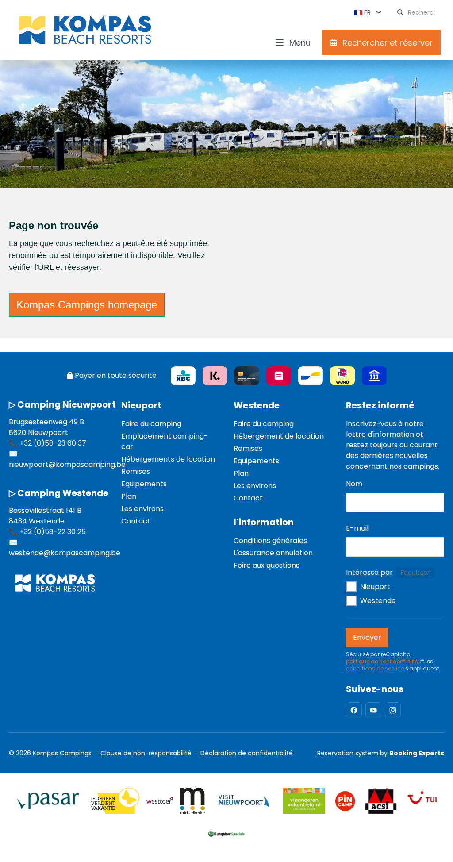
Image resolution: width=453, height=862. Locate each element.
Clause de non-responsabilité (146, 753)
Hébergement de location (279, 436)
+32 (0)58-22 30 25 (52, 532)
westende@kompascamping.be (64, 553)
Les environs (142, 509)
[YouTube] (373, 710)
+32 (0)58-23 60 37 (52, 443)
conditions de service (375, 668)
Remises (135, 471)
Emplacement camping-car (164, 441)
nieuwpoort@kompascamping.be (67, 464)
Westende (257, 405)
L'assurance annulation (273, 553)
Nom (354, 484)
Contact (135, 521)
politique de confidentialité (382, 661)
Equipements (144, 484)
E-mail (357, 528)
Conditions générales (270, 540)
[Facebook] (354, 710)
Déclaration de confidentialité (246, 753)
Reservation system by (380, 753)
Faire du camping (151, 424)
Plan (128, 496)
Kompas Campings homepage (86, 305)
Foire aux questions (266, 565)
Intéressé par (369, 572)
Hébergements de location (168, 459)
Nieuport (141, 405)
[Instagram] (393, 710)
